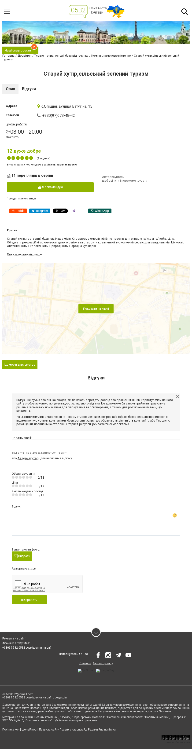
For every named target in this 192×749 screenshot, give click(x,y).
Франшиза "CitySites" (16, 643)
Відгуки (29, 89)
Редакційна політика (102, 729)
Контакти (85, 663)
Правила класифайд (73, 729)
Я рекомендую (52, 187)
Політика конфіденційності (20, 729)
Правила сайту (49, 729)
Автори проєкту (103, 663)
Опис (10, 89)
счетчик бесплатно (177, 742)
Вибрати (24, 556)
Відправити (29, 600)
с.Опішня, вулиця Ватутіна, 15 (66, 106)
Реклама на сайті (14, 638)
